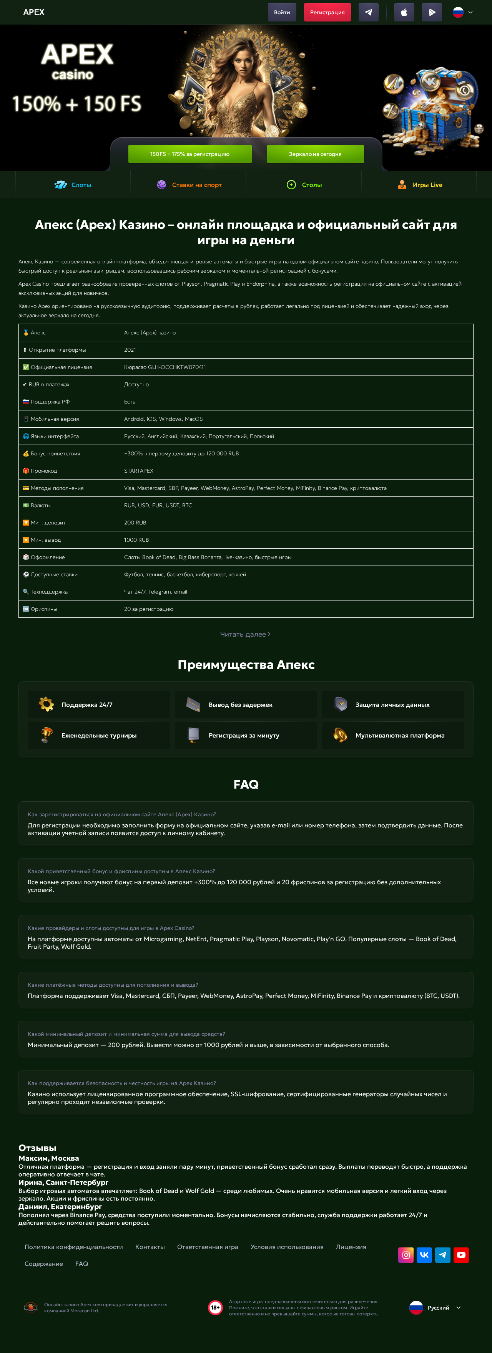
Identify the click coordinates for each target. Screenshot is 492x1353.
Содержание (44, 1263)
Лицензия (351, 1246)
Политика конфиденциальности (74, 1246)
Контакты (150, 1246)
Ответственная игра (207, 1246)
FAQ (81, 1263)
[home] (34, 12)
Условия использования (287, 1246)
